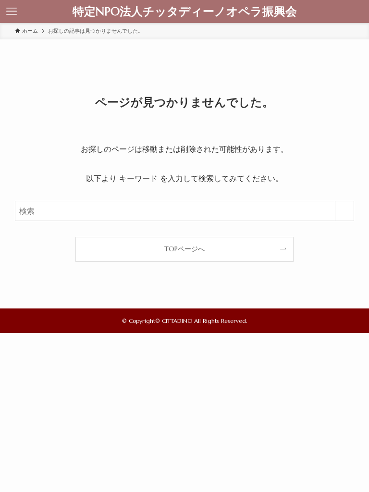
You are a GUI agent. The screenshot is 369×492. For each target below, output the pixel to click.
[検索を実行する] (344, 211)
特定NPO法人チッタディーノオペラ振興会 (185, 11)
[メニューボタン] (11, 11)
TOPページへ (184, 249)
